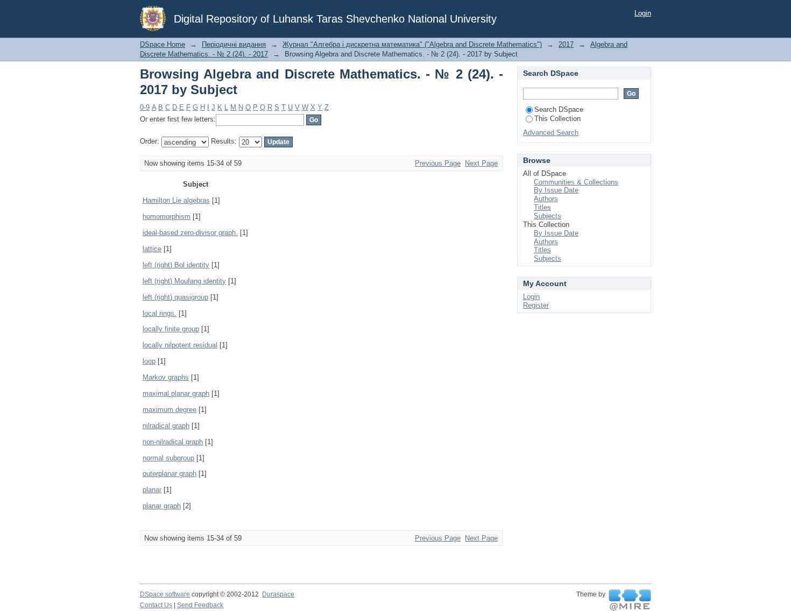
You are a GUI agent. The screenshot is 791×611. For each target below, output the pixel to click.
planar (152, 490)
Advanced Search (550, 133)
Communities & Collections (576, 182)
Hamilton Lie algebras (176, 200)
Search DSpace (558, 109)
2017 (566, 44)
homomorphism (166, 216)
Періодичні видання (234, 44)
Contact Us (156, 605)
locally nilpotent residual (180, 345)
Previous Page (438, 163)
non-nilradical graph (173, 442)
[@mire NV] (630, 600)
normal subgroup (168, 458)
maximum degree (169, 410)
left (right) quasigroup (175, 297)
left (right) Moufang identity (184, 281)
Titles (542, 207)
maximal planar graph (176, 393)
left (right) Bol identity (176, 265)
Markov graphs (166, 377)
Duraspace (278, 594)
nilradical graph (166, 426)
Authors (546, 199)
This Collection (557, 119)
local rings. (159, 313)
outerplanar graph (169, 474)
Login (642, 13)
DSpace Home (162, 44)
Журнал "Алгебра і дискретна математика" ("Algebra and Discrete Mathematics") (412, 44)
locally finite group (171, 329)
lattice (152, 249)
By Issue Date (556, 190)
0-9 (145, 107)
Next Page (481, 163)
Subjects (547, 216)
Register (536, 305)
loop (149, 361)
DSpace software (165, 594)
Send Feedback (200, 605)
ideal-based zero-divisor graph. (190, 233)
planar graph (162, 506)
